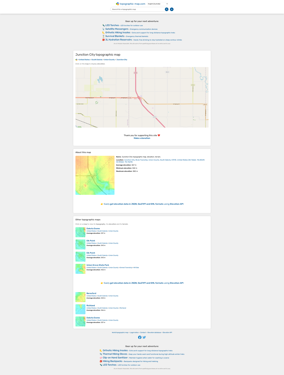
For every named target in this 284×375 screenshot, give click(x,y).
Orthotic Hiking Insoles (117, 32)
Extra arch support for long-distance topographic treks (153, 33)
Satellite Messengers (116, 28)
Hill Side (136, 268)
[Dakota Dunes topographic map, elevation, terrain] (80, 232)
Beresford (91, 293)
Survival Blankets (114, 36)
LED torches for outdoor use (132, 25)
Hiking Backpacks (112, 361)
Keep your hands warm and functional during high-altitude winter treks (156, 354)
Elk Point (91, 240)
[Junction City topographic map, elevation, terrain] (94, 175)
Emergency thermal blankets (137, 36)
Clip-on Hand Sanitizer (115, 357)
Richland (91, 305)
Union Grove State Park (98, 265)
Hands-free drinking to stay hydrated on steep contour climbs (157, 40)
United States (91, 231)
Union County (113, 231)
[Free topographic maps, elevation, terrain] (76, 60)
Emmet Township (126, 268)
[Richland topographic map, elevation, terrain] (80, 309)
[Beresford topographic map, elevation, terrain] (80, 297)
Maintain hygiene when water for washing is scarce (149, 358)
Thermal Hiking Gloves (115, 354)
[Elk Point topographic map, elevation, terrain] (80, 244)
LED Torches (112, 25)
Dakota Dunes (93, 228)
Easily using (143, 204)
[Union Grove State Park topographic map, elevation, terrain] (80, 269)
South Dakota (102, 231)
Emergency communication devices (144, 29)
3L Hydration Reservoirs (118, 39)
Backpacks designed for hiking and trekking (141, 361)
